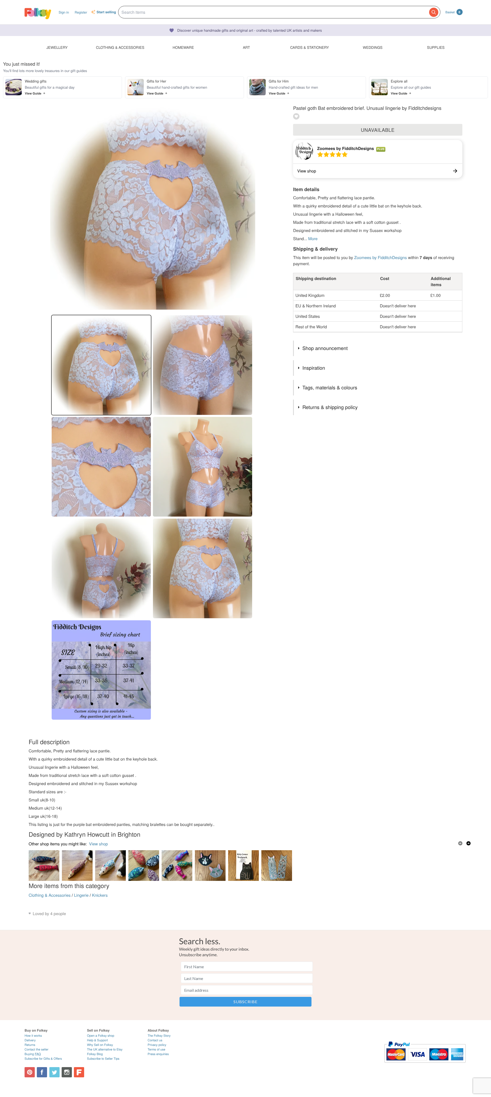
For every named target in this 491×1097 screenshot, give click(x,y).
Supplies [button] (435, 47)
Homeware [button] (183, 47)
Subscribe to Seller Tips (103, 1058)
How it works (33, 1035)
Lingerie (81, 895)
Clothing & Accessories (50, 895)
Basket (452, 12)
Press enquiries (158, 1054)
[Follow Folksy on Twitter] (54, 1072)
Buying (33, 1054)
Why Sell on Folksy (100, 1045)
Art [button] (246, 47)
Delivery (30, 1040)
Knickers (100, 895)
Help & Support (97, 1040)
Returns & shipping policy (330, 407)
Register (81, 12)
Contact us (155, 1040)
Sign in (64, 12)
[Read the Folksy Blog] (79, 1072)
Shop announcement (325, 348)
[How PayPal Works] (425, 1065)
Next (468, 843)
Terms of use (156, 1049)
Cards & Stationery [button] (309, 47)
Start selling (106, 12)
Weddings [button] (373, 47)
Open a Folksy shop (100, 1035)
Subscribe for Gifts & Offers (43, 1058)
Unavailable (378, 129)
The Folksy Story (159, 1035)
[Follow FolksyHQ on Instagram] (67, 1072)
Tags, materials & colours (329, 387)
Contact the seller (36, 1049)
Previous (460, 843)
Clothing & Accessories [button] (120, 47)
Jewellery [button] (57, 47)
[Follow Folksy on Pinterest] (30, 1072)
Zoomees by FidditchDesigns (345, 148)
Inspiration (313, 367)
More (312, 238)
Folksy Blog (95, 1054)
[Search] (433, 12)
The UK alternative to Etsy (104, 1049)
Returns (30, 1045)
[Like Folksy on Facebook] (42, 1072)
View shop (98, 844)
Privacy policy (157, 1045)
